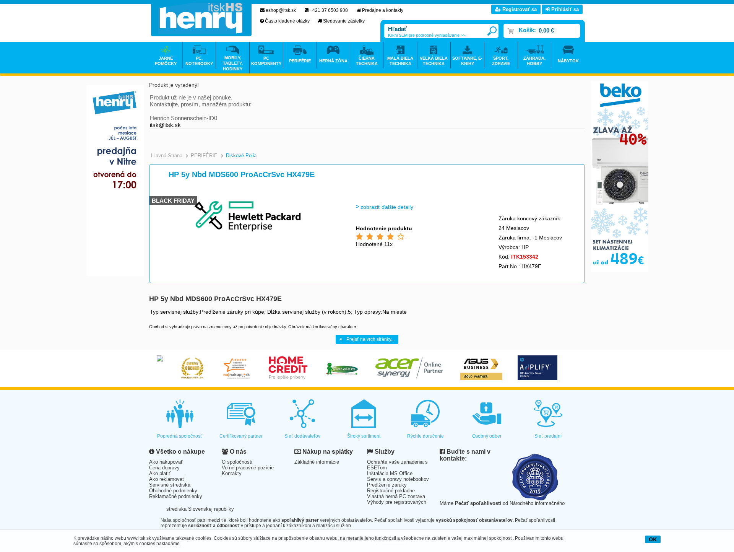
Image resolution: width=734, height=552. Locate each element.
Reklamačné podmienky (175, 496)
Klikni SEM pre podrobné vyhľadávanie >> (426, 35)
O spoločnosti (237, 462)
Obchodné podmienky (173, 490)
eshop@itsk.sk (281, 10)
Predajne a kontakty (382, 10)
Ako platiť (160, 473)
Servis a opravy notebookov (398, 479)
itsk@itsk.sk (165, 125)
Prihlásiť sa (564, 9)
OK (653, 539)
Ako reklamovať (166, 479)
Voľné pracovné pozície (248, 468)
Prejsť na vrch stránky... (370, 339)
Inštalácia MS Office (389, 473)
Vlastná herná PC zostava (396, 496)
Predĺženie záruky (387, 485)
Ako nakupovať (166, 462)
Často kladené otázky (287, 21)
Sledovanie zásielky (344, 21)
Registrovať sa (519, 9)
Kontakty (232, 473)
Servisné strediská (169, 485)
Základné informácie (316, 462)
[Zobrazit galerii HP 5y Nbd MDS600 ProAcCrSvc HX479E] (247, 233)
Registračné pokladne (391, 490)
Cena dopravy (164, 468)
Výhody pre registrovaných (396, 502)
